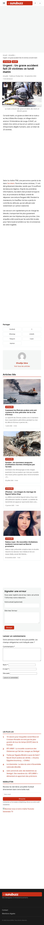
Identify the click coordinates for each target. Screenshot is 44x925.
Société (15, 61)
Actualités (7, 61)
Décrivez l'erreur (11, 610)
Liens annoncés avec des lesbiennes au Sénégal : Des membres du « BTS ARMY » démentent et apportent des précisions (22, 773)
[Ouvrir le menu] (4, 3)
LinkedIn (31, 334)
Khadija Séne (19, 76)
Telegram (12, 339)
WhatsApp (12, 334)
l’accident (10, 183)
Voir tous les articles (22, 366)
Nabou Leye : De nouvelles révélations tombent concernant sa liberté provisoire (21, 544)
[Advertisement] (22, 29)
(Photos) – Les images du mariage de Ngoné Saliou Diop (20, 493)
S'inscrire (22, 799)
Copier (32, 339)
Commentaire (9, 646)
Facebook (12, 329)
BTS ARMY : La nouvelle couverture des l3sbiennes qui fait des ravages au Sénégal (23, 749)
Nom (5, 665)
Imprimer (12, 343)
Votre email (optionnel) (13, 602)
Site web (6, 673)
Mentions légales (8, 913)
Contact (5, 910)
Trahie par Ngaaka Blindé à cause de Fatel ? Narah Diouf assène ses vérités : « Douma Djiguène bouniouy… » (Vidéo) (23, 757)
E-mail (6, 669)
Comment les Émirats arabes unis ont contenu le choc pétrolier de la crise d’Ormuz (21, 412)
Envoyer (9, 627)
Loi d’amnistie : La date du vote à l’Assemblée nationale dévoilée (24, 765)
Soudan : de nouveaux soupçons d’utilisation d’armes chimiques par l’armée (20, 464)
